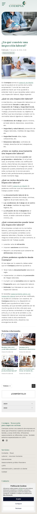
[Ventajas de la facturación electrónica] (27, 339)
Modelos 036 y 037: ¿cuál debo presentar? (9, 348)
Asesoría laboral (8, 53)
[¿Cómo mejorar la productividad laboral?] (10, 361)
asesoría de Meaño (26, 83)
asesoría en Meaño (20, 186)
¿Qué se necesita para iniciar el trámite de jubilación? (26, 370)
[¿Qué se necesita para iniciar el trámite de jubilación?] (27, 361)
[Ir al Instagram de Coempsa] (7, 441)
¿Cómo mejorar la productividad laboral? (9, 370)
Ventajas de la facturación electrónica (27, 348)
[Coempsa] (18, 4)
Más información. (8, 495)
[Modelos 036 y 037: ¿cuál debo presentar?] (10, 339)
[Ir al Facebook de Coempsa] (3, 441)
